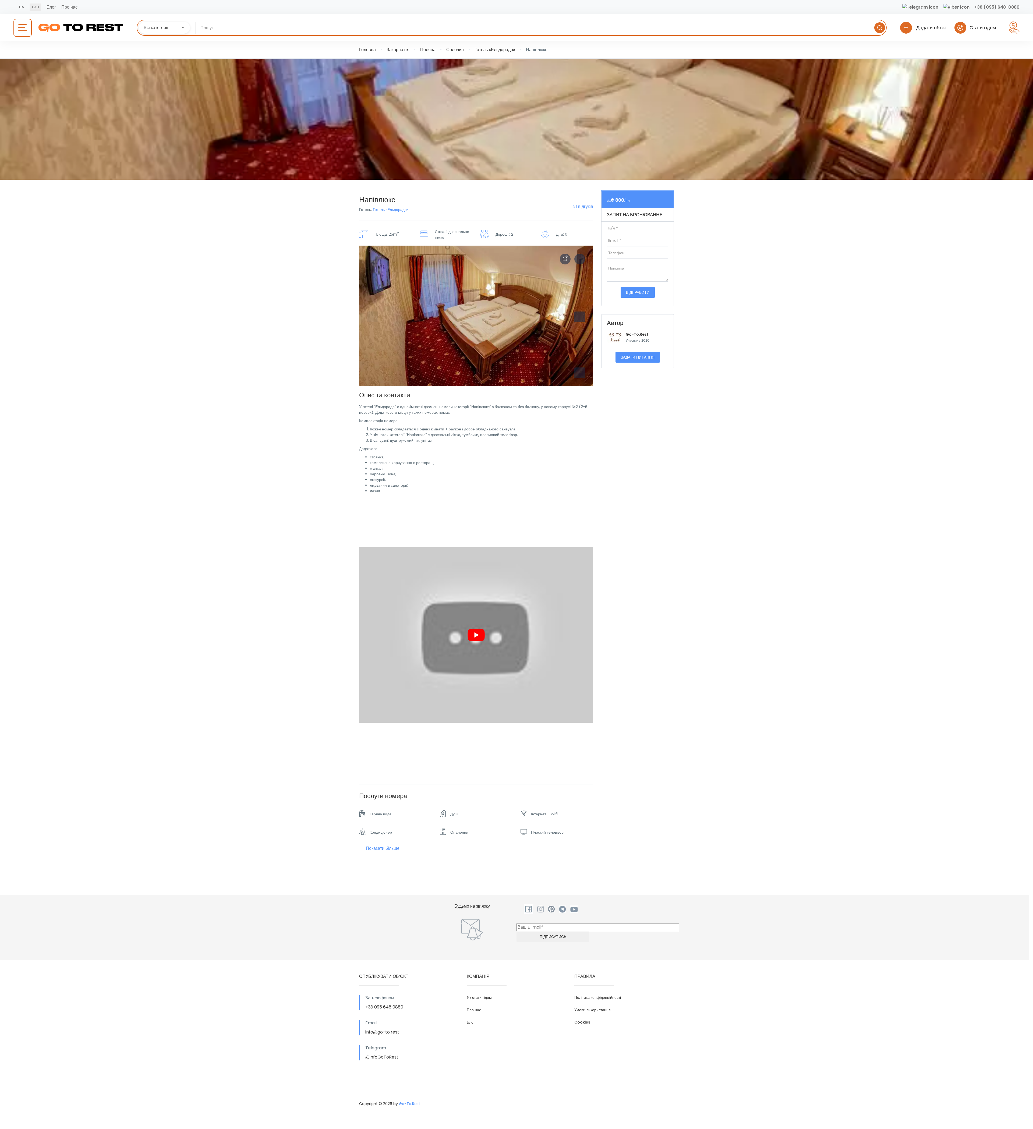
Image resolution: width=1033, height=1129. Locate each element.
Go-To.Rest (637, 334)
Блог (51, 7)
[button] (579, 372)
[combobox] (164, 28)
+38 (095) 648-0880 (997, 7)
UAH (35, 7)
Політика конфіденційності (597, 997)
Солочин (455, 49)
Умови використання (592, 1010)
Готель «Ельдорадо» (495, 49)
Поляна (428, 49)
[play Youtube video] (476, 635)
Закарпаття (398, 49)
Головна (367, 49)
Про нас (69, 7)
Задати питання (638, 357)
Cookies (582, 1022)
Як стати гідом (479, 997)
